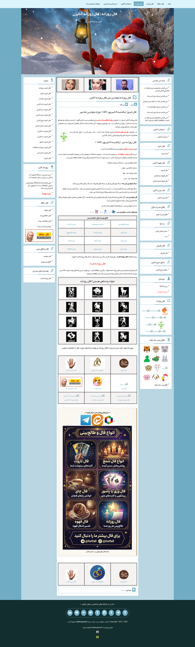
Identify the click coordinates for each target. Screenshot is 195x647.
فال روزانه (138, 4)
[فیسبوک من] (111, 613)
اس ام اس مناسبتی (110, 4)
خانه (169, 4)
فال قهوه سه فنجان (161, 175)
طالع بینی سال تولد (161, 385)
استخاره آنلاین (126, 4)
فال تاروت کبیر (45, 93)
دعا (166, 236)
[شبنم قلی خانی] (70, 85)
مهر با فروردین (123, 224)
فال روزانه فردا (45, 278)
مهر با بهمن (97, 249)
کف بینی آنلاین (162, 197)
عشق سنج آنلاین (162, 269)
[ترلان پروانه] (97, 85)
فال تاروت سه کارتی (44, 109)
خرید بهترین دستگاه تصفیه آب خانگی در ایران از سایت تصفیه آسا (41, 176)
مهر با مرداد (97, 232)
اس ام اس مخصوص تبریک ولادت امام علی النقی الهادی (156, 89)
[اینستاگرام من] (104, 613)
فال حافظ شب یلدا (44, 221)
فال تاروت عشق (45, 142)
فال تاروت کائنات (98, 400)
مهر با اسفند (71, 249)
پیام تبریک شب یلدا (44, 226)
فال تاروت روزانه (124, 400)
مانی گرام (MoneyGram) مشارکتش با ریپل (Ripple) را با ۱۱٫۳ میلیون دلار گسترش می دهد (39, 185)
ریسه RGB (164, 286)
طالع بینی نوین (46, 261)
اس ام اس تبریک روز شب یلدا (157, 96)
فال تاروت (149, 4)
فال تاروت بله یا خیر (44, 153)
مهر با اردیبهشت (97, 224)
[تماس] (97, 613)
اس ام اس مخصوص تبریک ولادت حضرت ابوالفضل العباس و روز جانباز (156, 119)
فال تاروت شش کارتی (43, 125)
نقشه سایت (87, 627)
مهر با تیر (124, 232)
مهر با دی (123, 249)
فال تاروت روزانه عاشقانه (42, 147)
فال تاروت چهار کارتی (43, 115)
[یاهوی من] (125, 613)
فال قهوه (164, 170)
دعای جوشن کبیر (161, 231)
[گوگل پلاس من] (83, 613)
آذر (110, 212)
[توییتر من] (90, 613)
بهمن (101, 212)
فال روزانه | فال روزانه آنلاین (95, 14)
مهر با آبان (97, 240)
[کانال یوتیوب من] (76, 613)
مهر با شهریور (71, 232)
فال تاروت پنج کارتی (44, 120)
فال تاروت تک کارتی (44, 104)
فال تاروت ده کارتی (44, 136)
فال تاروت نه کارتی (44, 131)
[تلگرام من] (118, 613)
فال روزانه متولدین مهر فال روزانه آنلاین (110, 97)
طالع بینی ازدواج (162, 214)
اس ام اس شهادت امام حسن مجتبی (155, 101)
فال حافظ (160, 4)
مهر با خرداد (71, 224)
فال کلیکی (164, 253)
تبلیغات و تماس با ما (93, 4)
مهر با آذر (71, 240)
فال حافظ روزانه (45, 215)
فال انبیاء (124, 388)
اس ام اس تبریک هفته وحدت (157, 107)
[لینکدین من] (70, 613)
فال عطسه (47, 256)
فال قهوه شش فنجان (160, 181)
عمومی (123, 590)
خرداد (91, 212)
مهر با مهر (123, 240)
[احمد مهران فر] (124, 85)
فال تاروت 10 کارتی (71, 400)
